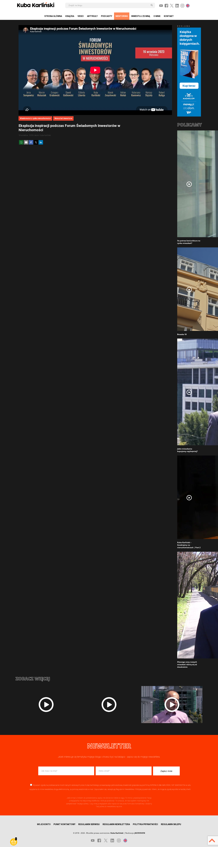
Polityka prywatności (145, 824)
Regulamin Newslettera (125, 789)
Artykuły (92, 16)
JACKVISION (140, 833)
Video (81, 16)
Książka (69, 16)
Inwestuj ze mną (140, 16)
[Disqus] (95, 208)
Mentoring (122, 16)
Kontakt (169, 16)
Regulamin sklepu (171, 824)
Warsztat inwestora (63, 118)
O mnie (156, 16)
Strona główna (53, 16)
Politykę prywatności (143, 789)
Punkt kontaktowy (64, 824)
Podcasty (106, 16)
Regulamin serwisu (89, 824)
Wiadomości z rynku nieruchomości (35, 118)
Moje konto (44, 824)
